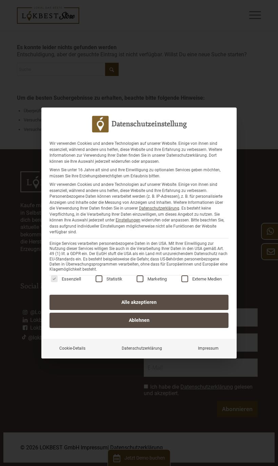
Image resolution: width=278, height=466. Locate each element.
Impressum (208, 348)
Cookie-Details (72, 348)
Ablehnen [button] (139, 320)
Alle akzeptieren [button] (139, 302)
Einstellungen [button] (128, 220)
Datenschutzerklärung (159, 208)
